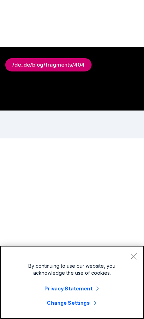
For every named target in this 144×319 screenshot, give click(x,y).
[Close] (133, 256)
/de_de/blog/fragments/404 (48, 64)
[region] (72, 282)
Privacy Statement (68, 288)
